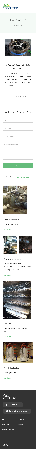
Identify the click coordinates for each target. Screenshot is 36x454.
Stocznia (7, 323)
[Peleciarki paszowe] (18, 200)
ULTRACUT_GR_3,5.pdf (23, 97)
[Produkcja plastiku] (18, 352)
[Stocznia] (18, 300)
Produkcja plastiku (11, 368)
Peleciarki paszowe (11, 220)
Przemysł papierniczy (12, 259)
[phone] (7, 445)
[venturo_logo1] (10, 4)
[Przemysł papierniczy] (18, 244)
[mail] (4, 445)
